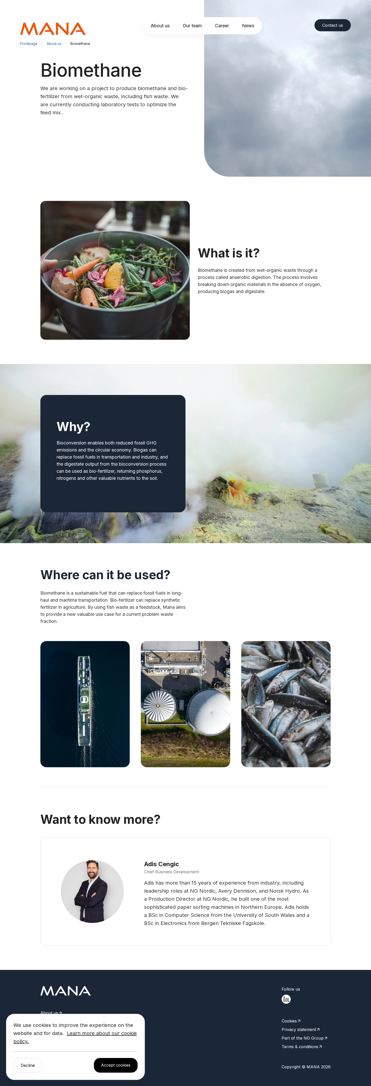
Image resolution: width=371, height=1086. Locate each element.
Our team (192, 25)
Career (222, 25)
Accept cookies (115, 1065)
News (248, 25)
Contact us (332, 25)
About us (160, 25)
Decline (28, 1065)
